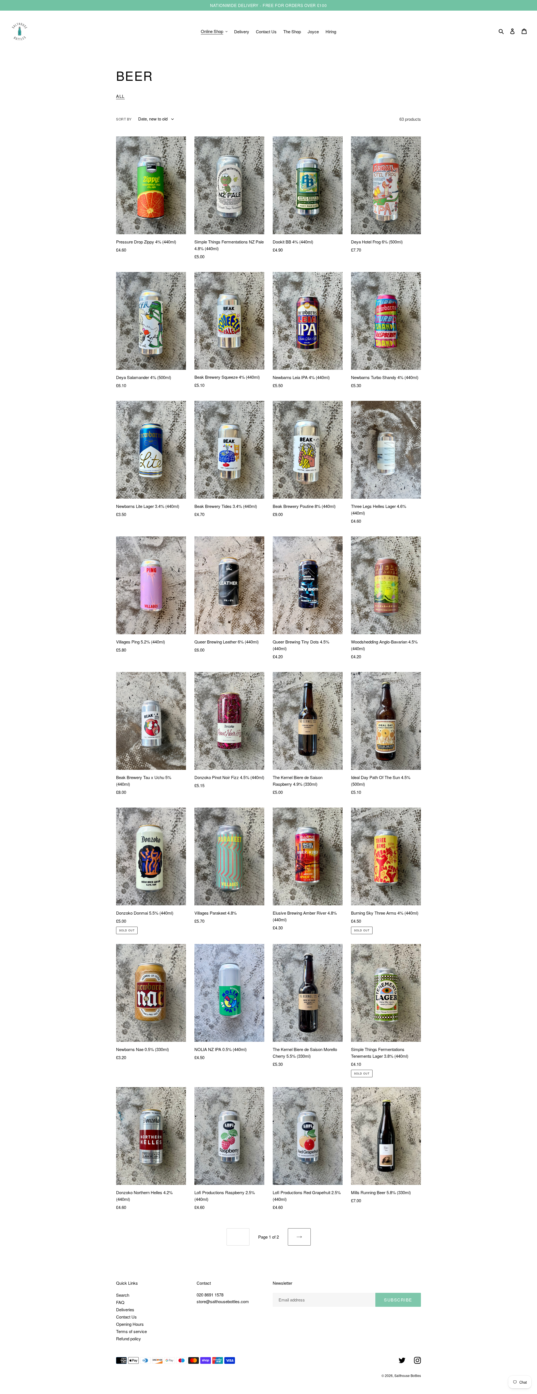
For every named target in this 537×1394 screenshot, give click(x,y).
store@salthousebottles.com (223, 1301)
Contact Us (126, 1317)
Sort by (123, 119)
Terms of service (131, 1331)
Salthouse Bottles (407, 1375)
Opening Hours (130, 1324)
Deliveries (125, 1309)
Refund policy (128, 1338)
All (120, 96)
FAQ (120, 1302)
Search (122, 1295)
